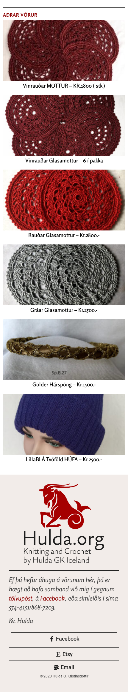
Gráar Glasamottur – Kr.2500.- (64, 309)
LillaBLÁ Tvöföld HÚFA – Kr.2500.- (64, 459)
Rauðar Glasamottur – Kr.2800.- (64, 235)
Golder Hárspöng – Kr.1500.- (64, 384)
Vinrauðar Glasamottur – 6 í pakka (64, 160)
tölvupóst (20, 598)
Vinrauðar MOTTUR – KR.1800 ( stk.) (64, 85)
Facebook (52, 598)
